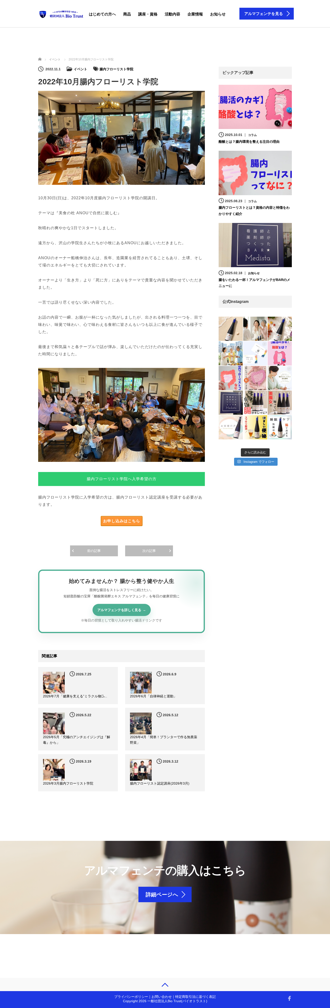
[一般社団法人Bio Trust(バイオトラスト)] (61, 13)
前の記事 (94, 551)
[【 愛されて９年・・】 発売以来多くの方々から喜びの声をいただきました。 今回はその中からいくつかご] (231, 427)
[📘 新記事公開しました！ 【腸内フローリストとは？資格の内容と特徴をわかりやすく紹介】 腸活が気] (231, 378)
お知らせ (218, 14)
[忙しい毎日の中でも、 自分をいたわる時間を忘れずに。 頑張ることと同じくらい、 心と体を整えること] (231, 329)
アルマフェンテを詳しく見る (119, 610)
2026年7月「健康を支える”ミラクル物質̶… (75, 696)
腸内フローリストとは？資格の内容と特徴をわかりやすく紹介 (254, 210)
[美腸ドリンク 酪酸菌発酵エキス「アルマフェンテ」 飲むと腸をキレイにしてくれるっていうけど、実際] (255, 403)
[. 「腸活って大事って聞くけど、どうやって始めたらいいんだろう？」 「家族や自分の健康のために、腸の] (280, 378)
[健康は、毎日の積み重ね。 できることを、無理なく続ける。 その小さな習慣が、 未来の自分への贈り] (280, 329)
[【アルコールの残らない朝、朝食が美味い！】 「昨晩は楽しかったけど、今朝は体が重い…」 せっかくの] (231, 353)
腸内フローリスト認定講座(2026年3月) (159, 783)
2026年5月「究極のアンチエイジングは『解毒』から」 (76, 740)
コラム (252, 135)
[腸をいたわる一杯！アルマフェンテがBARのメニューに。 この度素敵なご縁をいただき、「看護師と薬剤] (231, 403)
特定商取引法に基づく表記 (195, 997)
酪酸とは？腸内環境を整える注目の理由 (249, 141)
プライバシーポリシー (131, 997)
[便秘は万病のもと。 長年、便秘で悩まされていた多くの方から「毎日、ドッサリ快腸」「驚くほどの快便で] (255, 427)
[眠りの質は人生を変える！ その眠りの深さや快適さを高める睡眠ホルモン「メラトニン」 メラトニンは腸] (280, 427)
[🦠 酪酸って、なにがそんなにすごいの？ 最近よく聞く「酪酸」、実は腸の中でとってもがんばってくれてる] (280, 353)
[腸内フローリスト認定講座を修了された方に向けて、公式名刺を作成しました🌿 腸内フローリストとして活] (255, 353)
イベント (80, 69)
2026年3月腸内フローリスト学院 (68, 783)
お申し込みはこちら (121, 521)
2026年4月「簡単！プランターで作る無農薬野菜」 (163, 740)
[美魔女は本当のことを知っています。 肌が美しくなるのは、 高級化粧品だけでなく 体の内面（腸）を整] (280, 403)
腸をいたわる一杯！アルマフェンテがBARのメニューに (254, 283)
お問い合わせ (161, 997)
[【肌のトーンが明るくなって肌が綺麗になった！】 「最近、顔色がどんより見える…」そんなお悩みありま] (255, 329)
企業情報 (195, 14)
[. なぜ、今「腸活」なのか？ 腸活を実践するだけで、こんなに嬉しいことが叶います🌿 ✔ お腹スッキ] (255, 378)
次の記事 (149, 551)
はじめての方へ (102, 14)
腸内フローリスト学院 (116, 69)
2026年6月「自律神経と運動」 (153, 696)
